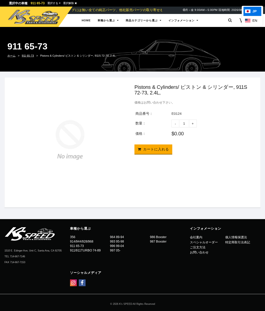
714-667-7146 (17, 256)
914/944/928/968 (81, 241)
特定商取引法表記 (237, 242)
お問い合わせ (199, 252)
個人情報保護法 (236, 237)
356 (72, 237)
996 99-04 (117, 246)
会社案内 (196, 237)
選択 (52, 3)
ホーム (11, 55)
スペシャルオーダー (204, 242)
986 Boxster (158, 237)
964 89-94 (117, 237)
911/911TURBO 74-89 (85, 250)
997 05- (115, 250)
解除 (69, 3)
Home (86, 20)
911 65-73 (28, 55)
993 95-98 (117, 241)
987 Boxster (158, 241)
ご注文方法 (197, 247)
